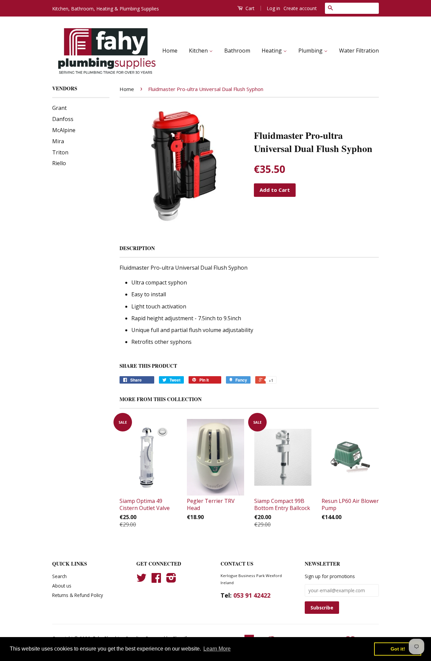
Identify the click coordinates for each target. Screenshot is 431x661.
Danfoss (62, 119)
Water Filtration (359, 50)
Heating (272, 50)
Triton (60, 152)
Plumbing (311, 50)
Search (59, 576)
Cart (249, 8)
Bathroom (237, 50)
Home (169, 50)
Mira (58, 141)
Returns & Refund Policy (77, 595)
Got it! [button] (398, 649)
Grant (59, 108)
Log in (273, 8)
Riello (59, 163)
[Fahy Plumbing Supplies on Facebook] (156, 580)
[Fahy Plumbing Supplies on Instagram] (171, 580)
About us (61, 585)
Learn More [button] (217, 649)
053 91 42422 (251, 595)
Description (137, 248)
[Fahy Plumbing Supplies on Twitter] (141, 580)
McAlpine (63, 130)
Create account (300, 8)
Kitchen (199, 50)
